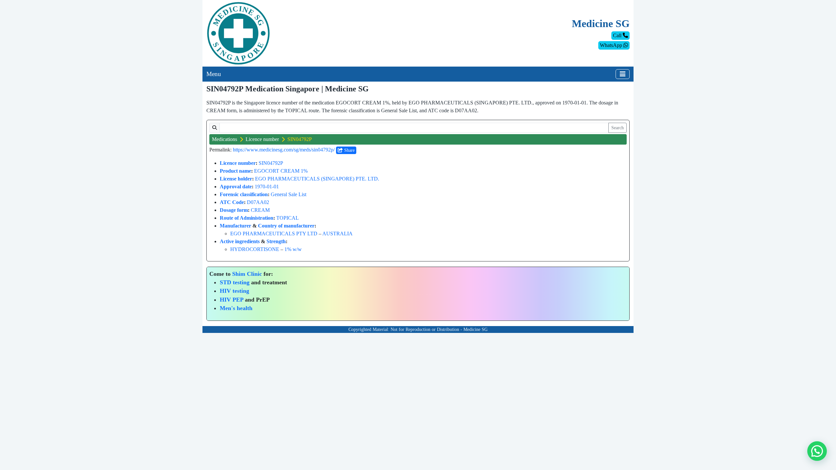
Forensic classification (244, 194)
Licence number (262, 139)
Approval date (236, 186)
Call (618, 35)
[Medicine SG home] (238, 33)
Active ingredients (240, 241)
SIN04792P (271, 163)
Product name (235, 171)
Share (349, 150)
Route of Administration (246, 218)
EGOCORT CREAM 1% (281, 171)
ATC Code (232, 202)
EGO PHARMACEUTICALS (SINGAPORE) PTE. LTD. (317, 178)
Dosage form (234, 210)
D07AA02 (258, 202)
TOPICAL (287, 218)
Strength (276, 241)
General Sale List (288, 194)
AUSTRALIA (337, 233)
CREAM (260, 210)
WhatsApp (611, 45)
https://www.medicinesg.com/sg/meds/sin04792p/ (284, 149)
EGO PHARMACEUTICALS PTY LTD (273, 233)
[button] (817, 451)
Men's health (236, 308)
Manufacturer (235, 225)
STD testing (234, 282)
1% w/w (293, 249)
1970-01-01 (267, 186)
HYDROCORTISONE (254, 249)
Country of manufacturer (286, 225)
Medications (224, 139)
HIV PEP (231, 299)
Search (617, 127)
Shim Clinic (247, 274)
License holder (236, 178)
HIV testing (234, 291)
